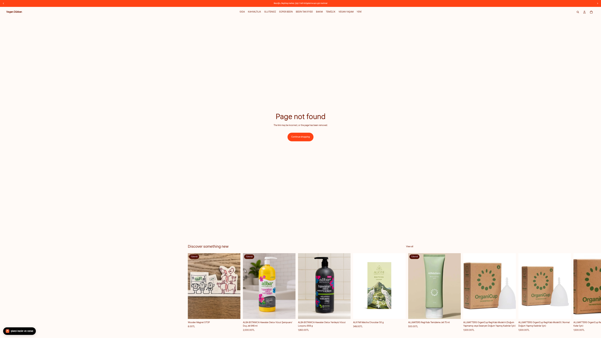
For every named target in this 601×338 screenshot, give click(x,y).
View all (409, 246)
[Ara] (577, 12)
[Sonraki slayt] (597, 3)
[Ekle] (346, 314)
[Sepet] (591, 12)
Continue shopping (300, 136)
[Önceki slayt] (3, 3)
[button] (19, 331)
